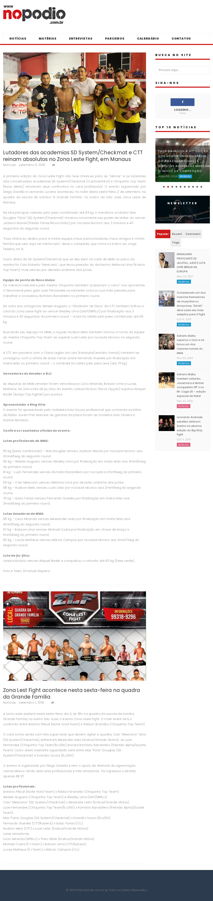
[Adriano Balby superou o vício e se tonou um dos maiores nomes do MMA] (167, 337)
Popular (163, 229)
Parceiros (115, 38)
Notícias (17, 38)
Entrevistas (81, 38)
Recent (177, 229)
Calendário (148, 38)
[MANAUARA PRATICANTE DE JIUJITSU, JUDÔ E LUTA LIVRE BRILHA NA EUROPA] (167, 255)
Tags (175, 238)
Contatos (181, 38)
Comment (193, 229)
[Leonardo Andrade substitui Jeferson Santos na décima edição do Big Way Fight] (167, 418)
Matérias (47, 38)
